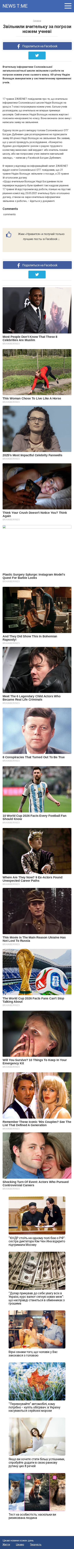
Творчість (35, 1544)
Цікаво (20, 1544)
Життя (6, 1544)
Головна (37, 21)
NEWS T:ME (15, 6)
